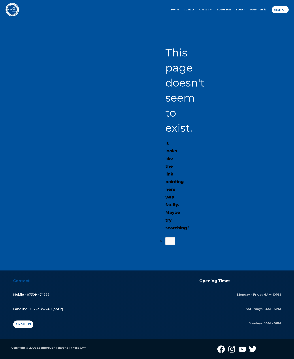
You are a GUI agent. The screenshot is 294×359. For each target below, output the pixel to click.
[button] (280, 9)
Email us (23, 324)
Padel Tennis (258, 9)
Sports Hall (224, 9)
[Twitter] (253, 349)
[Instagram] (232, 349)
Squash (240, 9)
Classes (204, 9)
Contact (189, 9)
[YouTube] (242, 349)
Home (175, 9)
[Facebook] (221, 349)
